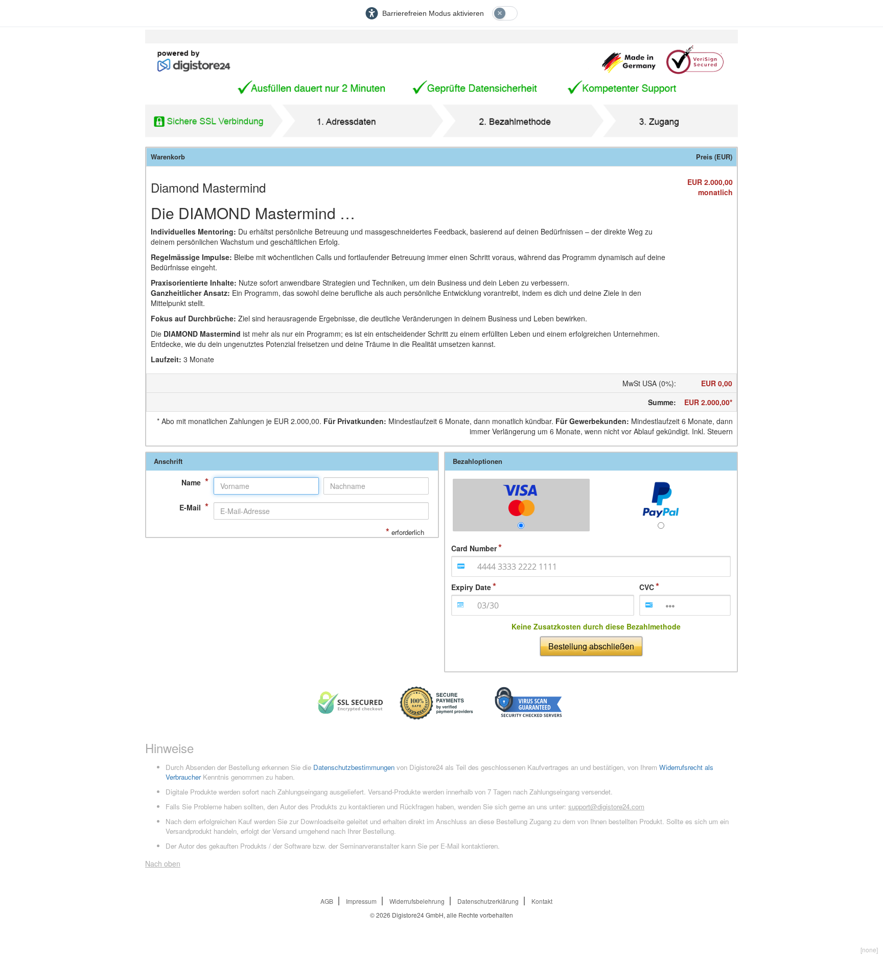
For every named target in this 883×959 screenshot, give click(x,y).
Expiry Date (471, 587)
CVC (646, 587)
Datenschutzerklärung (488, 901)
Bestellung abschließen (591, 646)
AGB (326, 901)
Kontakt (541, 901)
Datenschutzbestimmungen (353, 767)
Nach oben (162, 863)
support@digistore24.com (606, 806)
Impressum (361, 901)
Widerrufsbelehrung (417, 901)
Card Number (474, 548)
